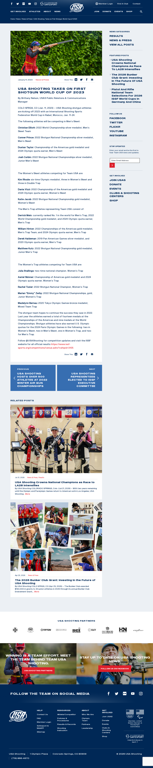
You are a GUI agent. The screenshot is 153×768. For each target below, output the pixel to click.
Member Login (106, 4)
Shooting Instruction (62, 729)
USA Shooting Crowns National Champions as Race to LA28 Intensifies (126, 64)
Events (118, 11)
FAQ (39, 718)
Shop (129, 11)
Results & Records (66, 724)
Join (96, 11)
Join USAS (118, 180)
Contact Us (42, 714)
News (57, 11)
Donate (106, 11)
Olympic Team (86, 719)
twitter (116, 122)
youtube (117, 131)
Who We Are (88, 714)
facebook (118, 118)
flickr (115, 126)
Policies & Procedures (63, 719)
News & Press (27, 19)
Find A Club (122, 4)
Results (116, 36)
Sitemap (41, 732)
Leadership (87, 728)
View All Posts (122, 44)
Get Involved (18, 11)
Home (12, 19)
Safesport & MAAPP (43, 727)
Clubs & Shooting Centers (124, 194)
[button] (75, 79)
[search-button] (141, 11)
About (47, 11)
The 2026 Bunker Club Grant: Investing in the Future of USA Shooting (127, 79)
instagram (118, 135)
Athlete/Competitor (66, 714)
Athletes (34, 11)
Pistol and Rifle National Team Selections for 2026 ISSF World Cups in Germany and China (127, 95)
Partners (86, 724)
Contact (136, 4)
